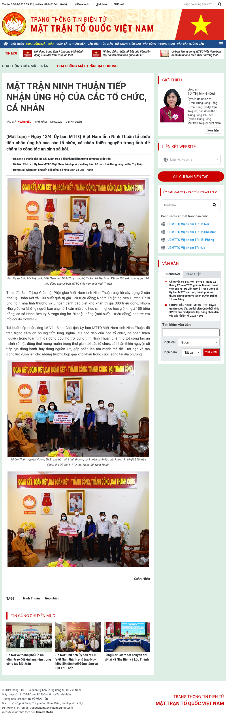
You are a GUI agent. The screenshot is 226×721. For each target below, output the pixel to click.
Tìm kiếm (211, 352)
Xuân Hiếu (24, 121)
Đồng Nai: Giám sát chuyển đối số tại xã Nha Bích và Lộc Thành (126, 657)
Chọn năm (170, 352)
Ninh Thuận (31, 598)
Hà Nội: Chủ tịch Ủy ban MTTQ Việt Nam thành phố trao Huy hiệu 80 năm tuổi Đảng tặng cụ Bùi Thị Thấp (76, 661)
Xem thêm (213, 130)
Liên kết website (179, 146)
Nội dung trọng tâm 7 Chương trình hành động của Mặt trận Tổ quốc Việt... (58, 53)
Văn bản (170, 263)
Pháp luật (193, 274)
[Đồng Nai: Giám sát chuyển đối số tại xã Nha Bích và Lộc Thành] (127, 636)
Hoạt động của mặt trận (25, 66)
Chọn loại (169, 342)
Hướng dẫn (172, 274)
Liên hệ (63, 4)
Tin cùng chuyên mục (33, 615)
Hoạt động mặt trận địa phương (87, 66)
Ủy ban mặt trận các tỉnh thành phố (190, 192)
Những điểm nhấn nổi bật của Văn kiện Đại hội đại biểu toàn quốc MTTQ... (127, 53)
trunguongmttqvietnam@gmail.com (51, 707)
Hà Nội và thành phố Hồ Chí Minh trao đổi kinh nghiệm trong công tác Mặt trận (28, 659)
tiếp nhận (51, 598)
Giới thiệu (172, 80)
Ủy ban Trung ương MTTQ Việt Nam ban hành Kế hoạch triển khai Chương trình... (196, 53)
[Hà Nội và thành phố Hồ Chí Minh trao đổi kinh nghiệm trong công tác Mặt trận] (29, 636)
